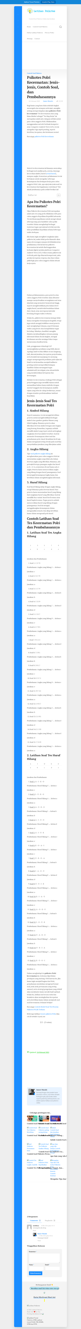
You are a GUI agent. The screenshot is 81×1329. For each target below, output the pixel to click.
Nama (31, 1265)
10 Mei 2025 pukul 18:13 (48, 1226)
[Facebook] (18, 11)
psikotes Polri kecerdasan (44, 136)
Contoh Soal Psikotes (40, 27)
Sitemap (29, 39)
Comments (35, 1220)
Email (47, 1265)
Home (29, 27)
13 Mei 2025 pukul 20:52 (46, 1236)
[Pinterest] (18, 30)
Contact (37, 39)
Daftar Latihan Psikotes (35, 33)
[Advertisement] (44, 55)
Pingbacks (50, 1220)
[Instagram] (18, 24)
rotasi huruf (51, 173)
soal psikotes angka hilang (40, 453)
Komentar (33, 1251)
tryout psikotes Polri (48, 1014)
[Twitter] (18, 17)
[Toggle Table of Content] (57, 195)
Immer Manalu (42, 1234)
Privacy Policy (49, 33)
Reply (34, 1230)
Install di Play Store (48, 2)
